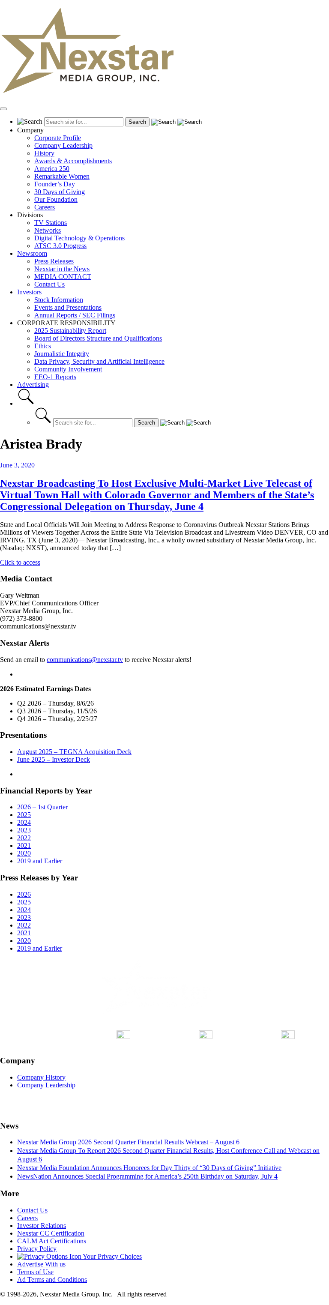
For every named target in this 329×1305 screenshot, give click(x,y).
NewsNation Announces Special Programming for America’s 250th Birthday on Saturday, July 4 (147, 1176)
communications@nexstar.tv (85, 659)
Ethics (42, 346)
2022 (24, 837)
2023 (24, 830)
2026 (24, 894)
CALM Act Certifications (51, 1241)
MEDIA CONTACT (62, 276)
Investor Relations (41, 1225)
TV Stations (50, 222)
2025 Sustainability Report (70, 330)
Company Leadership (63, 145)
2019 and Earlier (39, 861)
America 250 (51, 168)
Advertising (33, 384)
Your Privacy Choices (111, 1256)
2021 (24, 845)
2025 (24, 814)
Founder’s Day (54, 184)
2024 (24, 822)
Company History (41, 1077)
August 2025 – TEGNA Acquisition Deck (74, 751)
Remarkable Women (62, 176)
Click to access (20, 562)
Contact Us (49, 284)
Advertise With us (41, 1264)
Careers (44, 207)
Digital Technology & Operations (79, 238)
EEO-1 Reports (55, 376)
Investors (29, 292)
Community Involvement (68, 369)
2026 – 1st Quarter (42, 807)
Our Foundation (56, 199)
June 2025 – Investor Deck (53, 759)
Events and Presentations (68, 307)
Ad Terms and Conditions (52, 1279)
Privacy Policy (37, 1248)
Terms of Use (35, 1271)
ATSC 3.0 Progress (60, 245)
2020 (24, 853)
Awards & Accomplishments (73, 161)
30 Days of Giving (59, 191)
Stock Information (58, 299)
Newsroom (32, 253)
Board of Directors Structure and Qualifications (98, 338)
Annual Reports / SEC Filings (74, 315)
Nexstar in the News (62, 268)
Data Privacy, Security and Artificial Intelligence (99, 361)
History (44, 153)
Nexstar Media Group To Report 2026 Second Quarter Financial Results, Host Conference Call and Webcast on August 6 (168, 1155)
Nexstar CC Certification (50, 1233)
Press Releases (54, 261)
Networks (47, 230)
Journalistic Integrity (61, 353)
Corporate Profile (57, 137)
